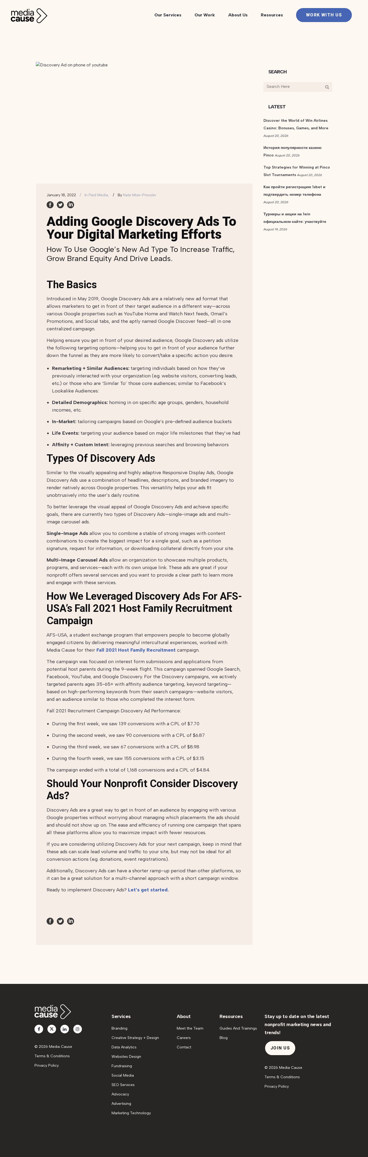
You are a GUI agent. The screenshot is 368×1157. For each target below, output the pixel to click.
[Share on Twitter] (60, 205)
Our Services (167, 14)
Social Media (123, 1075)
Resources (272, 14)
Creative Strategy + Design (135, 1037)
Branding (119, 1028)
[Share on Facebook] (50, 205)
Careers (184, 1037)
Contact (184, 1047)
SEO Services (123, 1085)
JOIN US (280, 1048)
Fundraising (122, 1066)
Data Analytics (124, 1047)
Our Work (205, 14)
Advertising (121, 1103)
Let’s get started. (148, 890)
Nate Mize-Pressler (139, 195)
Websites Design (126, 1056)
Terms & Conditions (52, 1056)
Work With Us (324, 14)
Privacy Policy (46, 1065)
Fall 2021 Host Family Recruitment (136, 650)
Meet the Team (190, 1028)
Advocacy (120, 1094)
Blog (224, 1037)
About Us (238, 14)
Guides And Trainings (238, 1028)
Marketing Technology (131, 1113)
